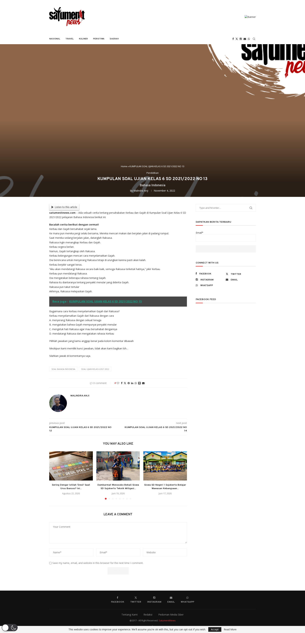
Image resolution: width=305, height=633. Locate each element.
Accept (215, 629)
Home (124, 166)
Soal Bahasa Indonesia (63, 369)
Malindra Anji (140, 190)
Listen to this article (66, 207)
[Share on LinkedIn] (132, 383)
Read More (230, 629)
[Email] (245, 39)
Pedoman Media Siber (171, 614)
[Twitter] (236, 39)
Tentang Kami (129, 614)
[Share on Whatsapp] (136, 383)
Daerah (114, 38)
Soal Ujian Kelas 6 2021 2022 (95, 369)
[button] (54, 475)
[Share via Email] (143, 383)
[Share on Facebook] (121, 383)
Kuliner (83, 38)
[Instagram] (241, 39)
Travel (69, 38)
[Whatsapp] (249, 39)
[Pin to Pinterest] (129, 383)
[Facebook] (233, 39)
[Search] (254, 39)
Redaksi (147, 614)
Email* (199, 232)
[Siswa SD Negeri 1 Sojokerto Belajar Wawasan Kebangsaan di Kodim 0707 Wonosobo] (165, 465)
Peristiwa (98, 38)
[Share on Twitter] (125, 383)
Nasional (54, 38)
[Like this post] (118, 383)
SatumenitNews (167, 620)
